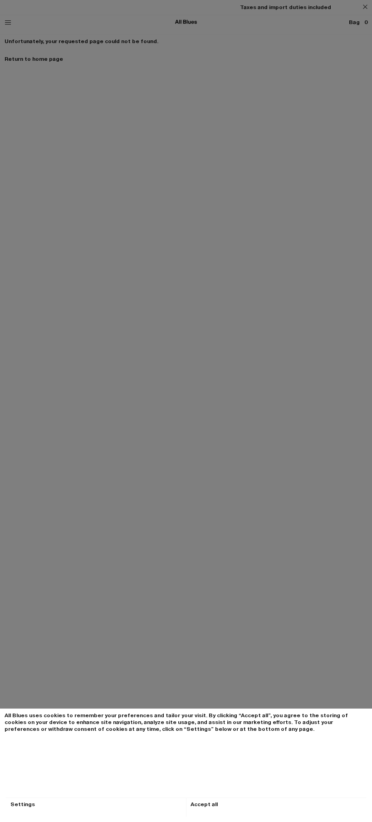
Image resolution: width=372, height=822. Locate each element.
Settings (22, 804)
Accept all (204, 804)
